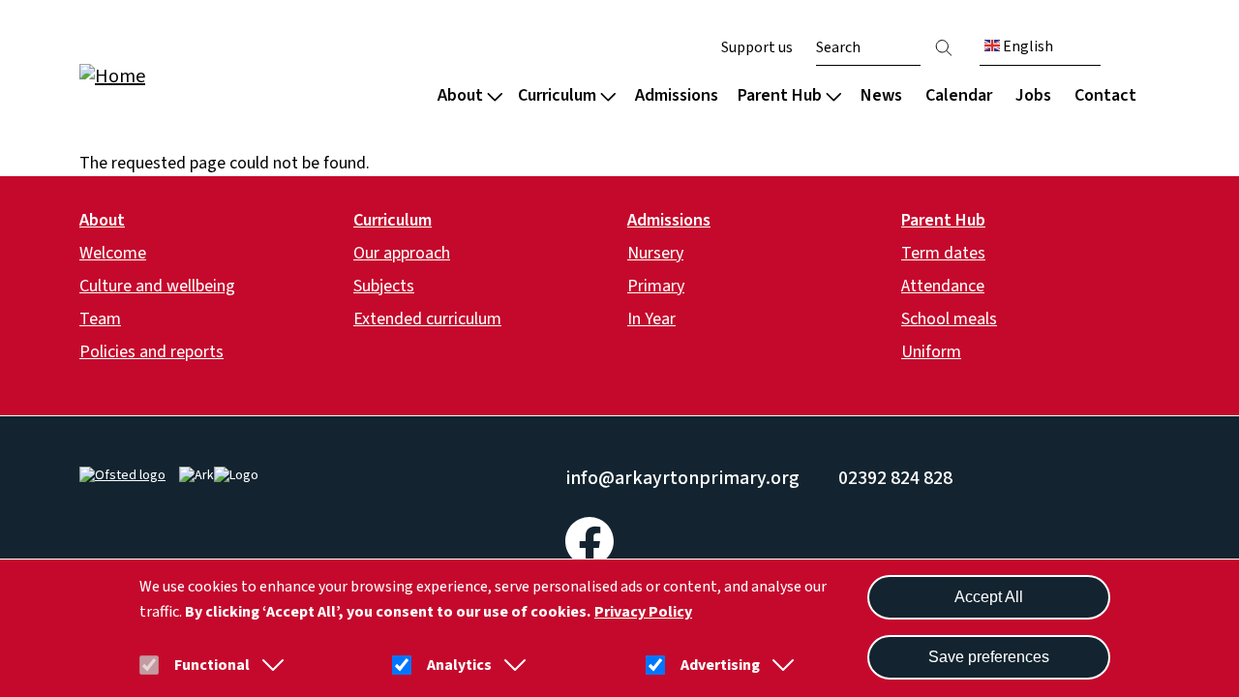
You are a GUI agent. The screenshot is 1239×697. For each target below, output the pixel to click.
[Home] (203, 75)
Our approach (401, 253)
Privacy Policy (643, 611)
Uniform (931, 352)
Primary (655, 286)
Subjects (383, 286)
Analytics (459, 665)
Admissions (676, 95)
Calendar (958, 95)
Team (100, 319)
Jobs (1033, 95)
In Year (651, 319)
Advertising (720, 665)
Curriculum (557, 95)
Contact (1105, 95)
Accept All (988, 597)
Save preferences (988, 657)
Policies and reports (151, 352)
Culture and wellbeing (157, 286)
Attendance (942, 286)
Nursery (655, 253)
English (1026, 46)
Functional (212, 665)
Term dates (943, 253)
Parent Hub (780, 95)
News (881, 95)
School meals (949, 319)
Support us (757, 47)
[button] (269, 665)
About (460, 95)
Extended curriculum (427, 319)
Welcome (112, 253)
